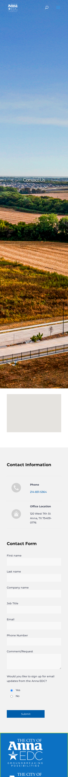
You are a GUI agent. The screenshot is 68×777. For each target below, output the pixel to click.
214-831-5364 (38, 492)
